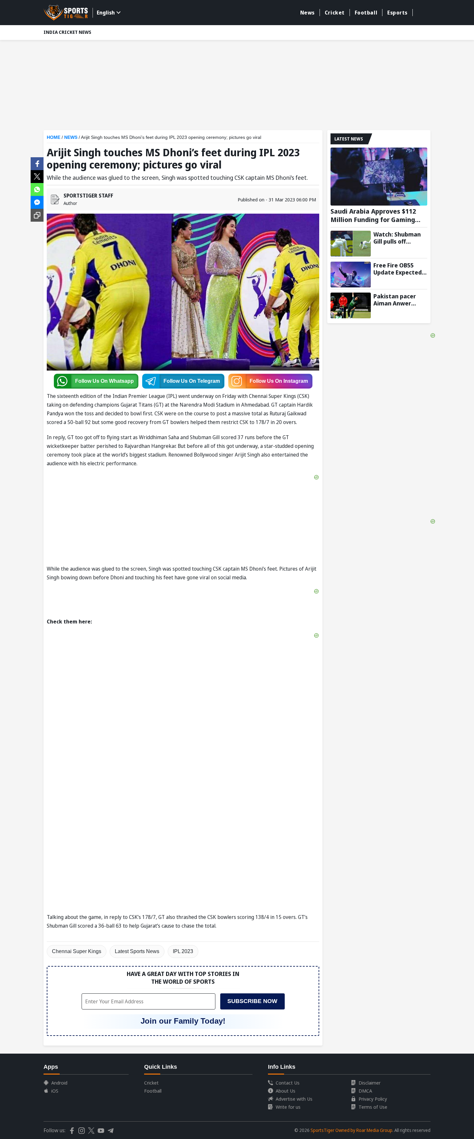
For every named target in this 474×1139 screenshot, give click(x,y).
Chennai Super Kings (76, 951)
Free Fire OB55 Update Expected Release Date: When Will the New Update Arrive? (399, 269)
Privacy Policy (373, 1099)
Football (366, 12)
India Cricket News (67, 32)
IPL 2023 (183, 951)
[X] (37, 176)
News (307, 12)
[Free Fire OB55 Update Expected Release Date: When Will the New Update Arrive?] (351, 274)
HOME (53, 137)
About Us (285, 1090)
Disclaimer (369, 1082)
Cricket (335, 12)
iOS (54, 1090)
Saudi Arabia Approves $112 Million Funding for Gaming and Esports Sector (373, 215)
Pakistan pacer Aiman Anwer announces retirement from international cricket (397, 300)
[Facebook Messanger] (37, 201)
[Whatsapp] (37, 189)
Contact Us (288, 1082)
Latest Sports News (137, 951)
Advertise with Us (294, 1099)
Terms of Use (373, 1107)
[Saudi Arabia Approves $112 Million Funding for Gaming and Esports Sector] (379, 177)
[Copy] (37, 215)
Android (59, 1082)
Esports (397, 12)
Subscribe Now (252, 1001)
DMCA (365, 1090)
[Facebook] (37, 163)
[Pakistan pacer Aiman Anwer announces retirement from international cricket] (351, 305)
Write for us (288, 1107)
